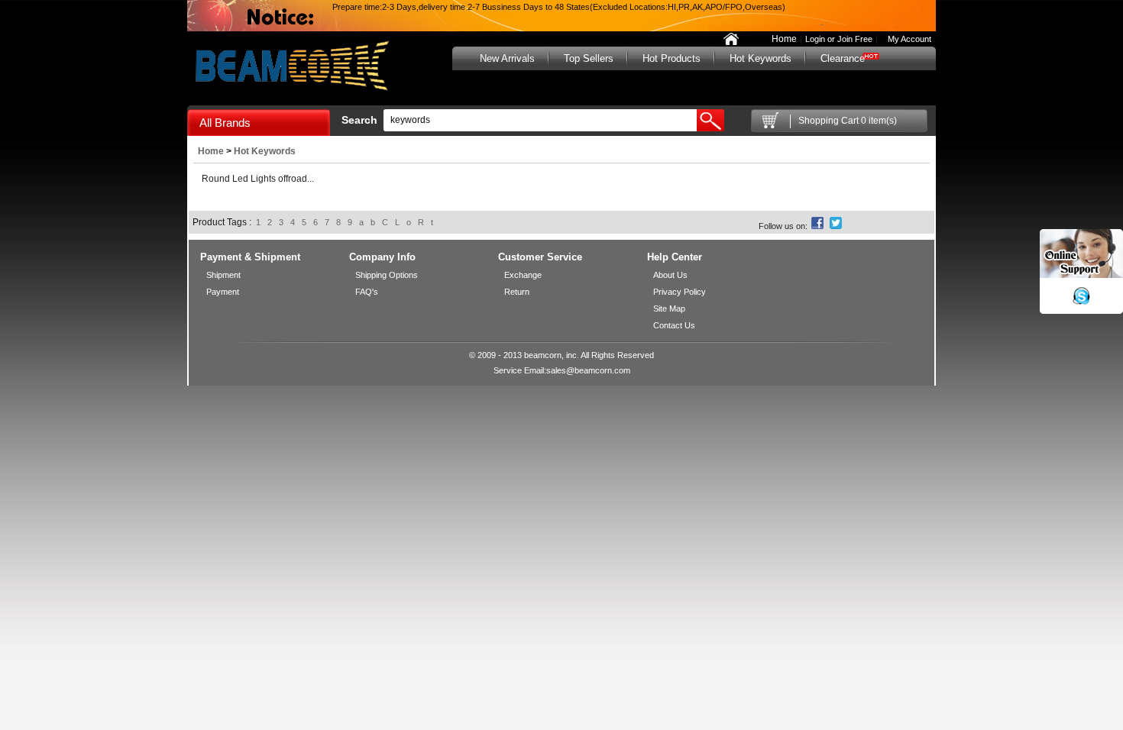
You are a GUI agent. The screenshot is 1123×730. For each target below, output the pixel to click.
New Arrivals (507, 58)
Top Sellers (588, 58)
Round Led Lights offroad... (258, 178)
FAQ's (366, 291)
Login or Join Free (838, 39)
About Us (670, 274)
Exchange (523, 274)
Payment (222, 291)
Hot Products (671, 58)
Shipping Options (386, 274)
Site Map (669, 308)
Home (784, 39)
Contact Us (674, 325)
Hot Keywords (760, 58)
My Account (906, 39)
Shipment (223, 274)
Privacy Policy (679, 291)
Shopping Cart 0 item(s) (847, 120)
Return (516, 291)
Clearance (842, 58)
